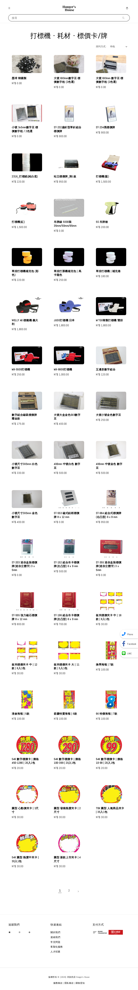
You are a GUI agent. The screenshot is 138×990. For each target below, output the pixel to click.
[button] (10, 8)
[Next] (78, 890)
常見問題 (55, 942)
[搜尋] (124, 17)
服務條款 (58, 983)
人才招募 (55, 951)
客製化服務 (56, 946)
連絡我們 (55, 937)
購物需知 (80, 983)
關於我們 (55, 932)
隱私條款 (69, 983)
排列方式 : (101, 46)
